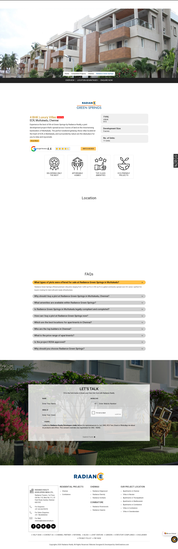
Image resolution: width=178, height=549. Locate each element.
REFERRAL (77, 535)
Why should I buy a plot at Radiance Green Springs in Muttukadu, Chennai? (71, 296)
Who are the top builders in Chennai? (52, 329)
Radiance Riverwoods (100, 507)
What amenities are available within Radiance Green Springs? (65, 302)
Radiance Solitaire (99, 498)
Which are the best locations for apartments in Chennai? (63, 322)
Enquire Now (106, 80)
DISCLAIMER (142, 535)
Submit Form (88, 437)
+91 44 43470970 (41, 509)
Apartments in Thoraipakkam (133, 498)
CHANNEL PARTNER (63, 535)
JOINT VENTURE (97, 535)
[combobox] (95, 403)
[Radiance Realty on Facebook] (33, 526)
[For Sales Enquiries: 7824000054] (176, 156)
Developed (109, 545)
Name (44, 398)
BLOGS (86, 535)
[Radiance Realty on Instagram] (38, 526)
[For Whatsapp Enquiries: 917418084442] (176, 161)
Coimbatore (66, 494)
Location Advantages (87, 80)
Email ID (45, 410)
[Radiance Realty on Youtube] (43, 526)
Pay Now (97, 538)
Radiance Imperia (99, 510)
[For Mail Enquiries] (176, 165)
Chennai (91, 74)
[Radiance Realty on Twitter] (48, 526)
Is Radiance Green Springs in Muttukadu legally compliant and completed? (71, 309)
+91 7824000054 (41, 515)
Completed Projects (78, 74)
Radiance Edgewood (100, 491)
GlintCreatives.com (122, 545)
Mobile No (94, 398)
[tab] (89, 282)
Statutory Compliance (125, 535)
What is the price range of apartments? (54, 335)
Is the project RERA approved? (49, 342)
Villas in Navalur (128, 494)
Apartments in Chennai (131, 491)
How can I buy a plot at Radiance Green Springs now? (61, 316)
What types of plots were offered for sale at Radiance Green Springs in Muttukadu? (76, 282)
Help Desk (37, 535)
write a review (88, 149)
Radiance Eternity (99, 494)
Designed (99, 545)
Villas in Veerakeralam (131, 511)
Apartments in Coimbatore (132, 505)
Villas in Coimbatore (130, 508)
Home (67, 74)
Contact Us (49, 535)
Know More (34, 141)
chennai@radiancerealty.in (44, 521)
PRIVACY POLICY (85, 538)
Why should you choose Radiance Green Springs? (59, 348)
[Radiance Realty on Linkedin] (53, 526)
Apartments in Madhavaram (133, 501)
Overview (69, 80)
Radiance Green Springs (104, 74)
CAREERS (109, 535)
